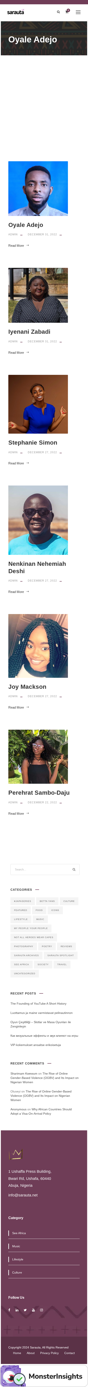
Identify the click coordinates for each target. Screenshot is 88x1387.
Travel (62, 964)
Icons (55, 910)
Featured (20, 910)
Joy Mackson (27, 686)
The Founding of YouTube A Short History (38, 1003)
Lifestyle (21, 919)
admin (13, 234)
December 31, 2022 (42, 234)
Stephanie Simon (32, 442)
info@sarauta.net (23, 1195)
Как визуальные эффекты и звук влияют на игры (44, 1035)
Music (40, 919)
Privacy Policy (49, 1353)
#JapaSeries (22, 901)
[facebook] (9, 1310)
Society (43, 964)
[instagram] (41, 1310)
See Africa (21, 964)
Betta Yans (47, 901)
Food (39, 910)
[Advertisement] (44, 101)
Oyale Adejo (25, 225)
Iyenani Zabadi (29, 331)
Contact (69, 1353)
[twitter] (25, 1310)
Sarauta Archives (26, 955)
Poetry (47, 946)
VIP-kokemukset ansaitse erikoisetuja (35, 1045)
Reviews (66, 946)
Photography (23, 946)
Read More (16, 245)
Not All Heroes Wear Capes (33, 937)
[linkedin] (17, 1310)
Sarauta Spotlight (60, 955)
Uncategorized (24, 973)
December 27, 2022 (42, 452)
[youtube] (33, 1310)
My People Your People (31, 928)
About (31, 1353)
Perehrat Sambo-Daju (39, 792)
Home (17, 1353)
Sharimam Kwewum (23, 1073)
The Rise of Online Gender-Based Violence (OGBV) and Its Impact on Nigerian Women (44, 1078)
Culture (69, 901)
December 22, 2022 (42, 802)
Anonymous (18, 1109)
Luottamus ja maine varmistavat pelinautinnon (41, 1013)
